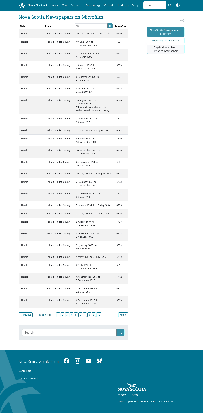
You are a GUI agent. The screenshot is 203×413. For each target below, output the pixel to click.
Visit (65, 5)
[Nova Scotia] (132, 387)
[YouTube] (88, 361)
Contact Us (25, 370)
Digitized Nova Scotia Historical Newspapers (165, 49)
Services (76, 5)
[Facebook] (66, 361)
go (110, 25)
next (122, 314)
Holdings (123, 5)
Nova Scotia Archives (43, 5)
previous (26, 314)
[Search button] (170, 5)
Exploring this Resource (165, 40)
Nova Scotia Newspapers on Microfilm (165, 32)
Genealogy (93, 5)
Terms (134, 394)
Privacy (121, 394)
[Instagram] (77, 361)
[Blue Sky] (99, 361)
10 (99, 314)
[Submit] (120, 332)
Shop (135, 5)
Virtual (108, 5)
